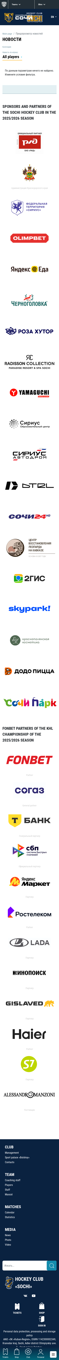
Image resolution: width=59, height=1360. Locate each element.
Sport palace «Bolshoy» (17, 1157)
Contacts (9, 1162)
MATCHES (13, 1207)
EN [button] (53, 16)
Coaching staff (12, 1180)
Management (12, 1152)
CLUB (9, 1147)
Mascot (9, 1194)
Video (8, 1244)
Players (9, 1185)
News (8, 1235)
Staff (7, 1189)
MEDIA (10, 1229)
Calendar (9, 1212)
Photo (8, 1240)
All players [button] (11, 56)
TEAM (9, 1174)
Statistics (10, 1217)
